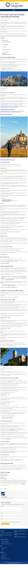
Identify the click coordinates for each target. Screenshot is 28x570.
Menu (1, 0)
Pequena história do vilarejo (6, 41)
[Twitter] (5, 20)
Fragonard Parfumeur (12, 429)
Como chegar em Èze (5, 44)
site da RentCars (19, 226)
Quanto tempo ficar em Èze (6, 49)
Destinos (14, 10)
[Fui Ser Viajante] (14, 5)
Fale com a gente (3, 555)
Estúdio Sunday (14, 563)
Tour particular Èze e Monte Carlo (6, 201)
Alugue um (2, 477)
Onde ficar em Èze (4, 53)
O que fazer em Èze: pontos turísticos (7, 54)
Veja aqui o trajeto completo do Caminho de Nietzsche (7, 452)
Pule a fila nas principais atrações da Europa (6, 543)
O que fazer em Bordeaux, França (6, 114)
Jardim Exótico (10, 381)
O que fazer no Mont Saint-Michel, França (7, 159)
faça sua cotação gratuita (3, 233)
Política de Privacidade (4, 557)
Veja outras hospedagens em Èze (12, 287)
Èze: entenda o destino (5, 40)
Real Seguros (8, 260)
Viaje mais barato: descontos (4, 542)
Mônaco (3, 26)
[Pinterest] (3, 20)
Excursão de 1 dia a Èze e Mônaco (6, 199)
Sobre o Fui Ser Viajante (4, 547)
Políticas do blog (3, 556)
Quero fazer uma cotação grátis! (4, 263)
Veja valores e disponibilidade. (10, 279)
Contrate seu (4, 475)
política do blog (23, 483)
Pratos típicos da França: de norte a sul (7, 109)
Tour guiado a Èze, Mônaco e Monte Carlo (7, 200)
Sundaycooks (17, 563)
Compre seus (3, 478)
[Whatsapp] (6, 20)
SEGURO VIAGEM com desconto (5, 541)
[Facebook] (4, 20)
